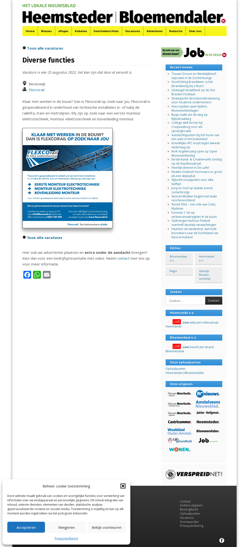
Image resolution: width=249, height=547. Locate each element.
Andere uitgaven (191, 505)
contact (123, 258)
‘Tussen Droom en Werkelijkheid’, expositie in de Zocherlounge (194, 76)
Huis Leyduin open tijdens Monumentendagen (189, 108)
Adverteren (155, 31)
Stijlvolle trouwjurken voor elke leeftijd (192, 182)
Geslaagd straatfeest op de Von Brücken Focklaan (193, 92)
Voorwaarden (189, 522)
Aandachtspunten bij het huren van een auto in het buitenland (195, 137)
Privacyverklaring (66, 538)
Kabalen (81, 31)
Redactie (175, 31)
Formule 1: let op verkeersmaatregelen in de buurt (194, 215)
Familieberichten (106, 31)
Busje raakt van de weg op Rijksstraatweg (189, 117)
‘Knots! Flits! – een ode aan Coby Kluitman (193, 206)
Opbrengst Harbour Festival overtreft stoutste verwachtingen (193, 223)
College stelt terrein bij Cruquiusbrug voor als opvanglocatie (187, 127)
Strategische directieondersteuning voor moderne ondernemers (195, 100)
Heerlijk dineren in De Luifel (190, 168)
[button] (123, 486)
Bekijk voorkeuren (107, 527)
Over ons (195, 31)
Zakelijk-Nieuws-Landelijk (205, 274)
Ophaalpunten (190, 514)
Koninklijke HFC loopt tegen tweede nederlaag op (195, 145)
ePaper (63, 31)
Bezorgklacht (189, 509)
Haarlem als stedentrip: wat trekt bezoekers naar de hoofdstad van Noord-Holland (194, 233)
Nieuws (46, 31)
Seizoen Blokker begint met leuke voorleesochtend (194, 198)
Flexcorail (35, 89)
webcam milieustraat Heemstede (192, 324)
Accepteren (26, 527)
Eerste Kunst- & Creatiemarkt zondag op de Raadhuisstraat (196, 161)
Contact (185, 501)
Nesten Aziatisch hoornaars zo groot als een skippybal (196, 174)
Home (30, 31)
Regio (173, 271)
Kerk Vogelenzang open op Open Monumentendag (194, 153)
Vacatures (132, 31)
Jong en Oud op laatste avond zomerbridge (192, 190)
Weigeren (66, 527)
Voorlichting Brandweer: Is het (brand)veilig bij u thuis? (192, 84)
